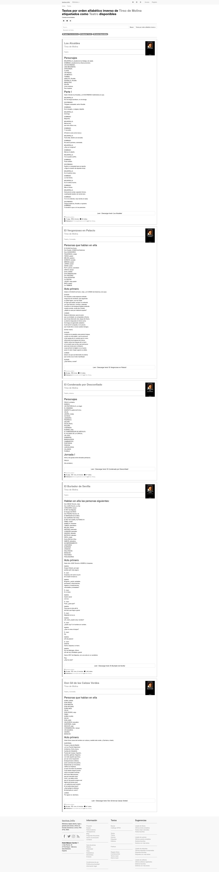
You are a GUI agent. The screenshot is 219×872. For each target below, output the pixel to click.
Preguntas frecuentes (92, 836)
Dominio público (69, 217)
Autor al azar (114, 858)
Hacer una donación (92, 838)
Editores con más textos (142, 866)
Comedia (72, 239)
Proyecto (89, 826)
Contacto (89, 840)
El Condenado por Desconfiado (83, 384)
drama (71, 393)
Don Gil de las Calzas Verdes (81, 683)
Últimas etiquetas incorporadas (144, 850)
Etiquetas (114, 839)
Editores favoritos (140, 864)
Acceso (147, 2)
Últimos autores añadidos (143, 839)
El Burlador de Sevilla (77, 486)
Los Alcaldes (72, 43)
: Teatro (87, 34)
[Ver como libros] (63, 20)
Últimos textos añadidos (142, 828)
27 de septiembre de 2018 (80, 221)
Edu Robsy (92, 221)
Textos (69, 6)
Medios (88, 847)
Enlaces (88, 857)
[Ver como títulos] (67, 20)
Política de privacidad (92, 864)
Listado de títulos (140, 826)
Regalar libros (115, 852)
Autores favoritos (140, 841)
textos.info (68, 820)
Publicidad (89, 849)
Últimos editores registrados (143, 862)
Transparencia (90, 832)
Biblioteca (75, 2)
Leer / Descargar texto (109, 213)
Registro (154, 2)
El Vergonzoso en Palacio (79, 230)
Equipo (88, 828)
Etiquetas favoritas (140, 852)
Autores (113, 837)
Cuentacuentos (115, 854)
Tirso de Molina (130, 10)
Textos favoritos (140, 832)
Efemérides (89, 855)
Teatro (93, 14)
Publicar (113, 847)
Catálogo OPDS (116, 828)
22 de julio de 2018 (78, 375)
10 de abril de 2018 (78, 673)
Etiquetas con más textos (142, 854)
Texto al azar (114, 856)
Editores (113, 841)
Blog (87, 834)
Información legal (91, 866)
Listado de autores (140, 837)
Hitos (88, 851)
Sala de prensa (91, 845)
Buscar (113, 826)
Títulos (113, 835)
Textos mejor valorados (142, 830)
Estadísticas (90, 853)
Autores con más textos (142, 843)
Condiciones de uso (92, 862)
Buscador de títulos (68, 30)
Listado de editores (141, 860)
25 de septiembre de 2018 (80, 477)
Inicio (63, 6)
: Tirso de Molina (71, 34)
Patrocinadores (91, 830)
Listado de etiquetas (141, 848)
